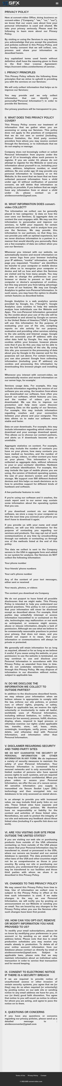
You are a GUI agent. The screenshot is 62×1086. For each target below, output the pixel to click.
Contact (43, 1075)
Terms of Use (20, 1075)
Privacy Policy (33, 1075)
